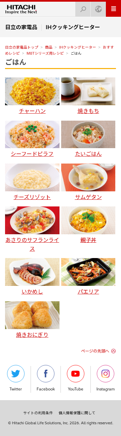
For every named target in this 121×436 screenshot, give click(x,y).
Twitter (15, 389)
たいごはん (88, 153)
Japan (98, 9)
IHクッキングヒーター (77, 47)
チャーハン (32, 111)
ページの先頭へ (95, 351)
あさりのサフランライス (32, 244)
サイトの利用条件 (38, 413)
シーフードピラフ (32, 153)
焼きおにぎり (32, 334)
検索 (83, 9)
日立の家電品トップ (21, 47)
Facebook (46, 389)
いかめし (32, 291)
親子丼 (88, 240)
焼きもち (88, 111)
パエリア (88, 291)
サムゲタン (88, 197)
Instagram (105, 389)
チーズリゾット (32, 197)
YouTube (75, 389)
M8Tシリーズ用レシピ (45, 53)
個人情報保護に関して (76, 413)
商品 (48, 47)
